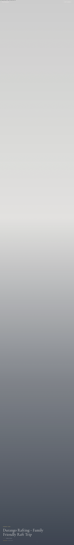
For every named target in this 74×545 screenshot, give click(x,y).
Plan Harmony (5, 2)
